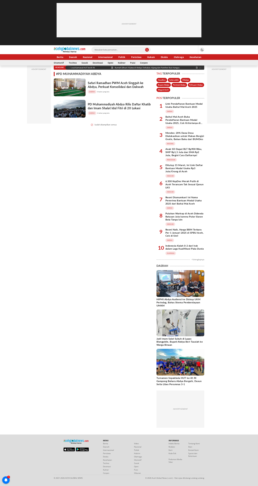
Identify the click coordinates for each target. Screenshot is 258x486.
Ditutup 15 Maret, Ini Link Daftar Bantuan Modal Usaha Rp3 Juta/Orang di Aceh (184, 168)
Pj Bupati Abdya (196, 85)
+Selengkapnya (198, 259)
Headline (162, 80)
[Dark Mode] (202, 49)
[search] (147, 50)
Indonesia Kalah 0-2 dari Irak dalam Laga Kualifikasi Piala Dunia (184, 247)
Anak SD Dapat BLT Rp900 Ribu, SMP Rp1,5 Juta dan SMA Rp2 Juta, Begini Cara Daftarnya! (183, 152)
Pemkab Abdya (179, 85)
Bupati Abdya (163, 85)
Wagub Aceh (163, 90)
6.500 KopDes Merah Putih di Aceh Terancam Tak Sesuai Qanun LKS (184, 184)
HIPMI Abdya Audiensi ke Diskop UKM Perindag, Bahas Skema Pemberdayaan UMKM (178, 302)
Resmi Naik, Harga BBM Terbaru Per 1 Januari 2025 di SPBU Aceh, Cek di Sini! (184, 233)
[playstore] (82, 450)
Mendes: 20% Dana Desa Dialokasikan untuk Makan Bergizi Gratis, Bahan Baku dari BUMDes (184, 136)
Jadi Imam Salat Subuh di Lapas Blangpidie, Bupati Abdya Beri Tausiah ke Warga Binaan (179, 342)
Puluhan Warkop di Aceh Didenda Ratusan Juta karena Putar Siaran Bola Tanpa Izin (184, 216)
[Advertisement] (129, 24)
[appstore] (69, 450)
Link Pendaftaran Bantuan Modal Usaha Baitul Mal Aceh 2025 (184, 105)
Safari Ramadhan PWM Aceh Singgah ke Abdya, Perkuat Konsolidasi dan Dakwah (116, 85)
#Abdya (185, 80)
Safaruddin (174, 80)
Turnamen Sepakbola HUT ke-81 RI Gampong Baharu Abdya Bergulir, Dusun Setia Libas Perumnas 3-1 (179, 381)
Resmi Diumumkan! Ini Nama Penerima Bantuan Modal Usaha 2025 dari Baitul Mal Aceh (183, 200)
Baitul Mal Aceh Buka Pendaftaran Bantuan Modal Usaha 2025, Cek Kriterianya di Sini (183, 121)
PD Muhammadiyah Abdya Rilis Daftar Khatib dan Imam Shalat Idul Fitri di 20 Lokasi (119, 106)
